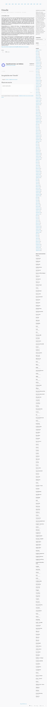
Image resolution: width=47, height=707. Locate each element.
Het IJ (37, 326)
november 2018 (38, 191)
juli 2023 (37, 106)
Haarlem (37, 317)
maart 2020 (37, 166)
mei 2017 (37, 218)
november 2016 (38, 227)
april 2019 (37, 183)
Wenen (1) (37, 640)
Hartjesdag (38, 423)
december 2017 (38, 207)
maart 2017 (37, 221)
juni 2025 (37, 71)
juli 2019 (37, 179)
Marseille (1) (38, 435)
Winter (37, 364)
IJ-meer (37, 465)
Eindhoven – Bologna (39, 657)
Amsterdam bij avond (39, 370)
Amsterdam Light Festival (40, 521)
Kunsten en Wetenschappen (40, 273)
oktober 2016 (38, 229)
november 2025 (38, 63)
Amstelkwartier (38, 494)
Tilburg (37, 388)
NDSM (37, 367)
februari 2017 (38, 223)
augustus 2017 (38, 214)
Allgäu (37, 376)
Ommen (37, 572)
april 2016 (37, 238)
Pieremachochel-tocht (40, 417)
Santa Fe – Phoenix (39, 675)
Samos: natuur (38, 293)
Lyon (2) (37, 444)
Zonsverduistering (39, 693)
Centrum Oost (38, 518)
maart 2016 (37, 239)
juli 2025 (37, 69)
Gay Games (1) (38, 279)
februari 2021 (38, 150)
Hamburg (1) (38, 264)
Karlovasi (37, 473)
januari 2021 (38, 151)
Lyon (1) (37, 447)
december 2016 (38, 226)
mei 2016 (37, 236)
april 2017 (37, 220)
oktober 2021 (38, 138)
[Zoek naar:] (41, 44)
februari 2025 (38, 77)
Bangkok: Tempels (39, 535)
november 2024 (38, 81)
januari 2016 (38, 242)
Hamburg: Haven (39, 267)
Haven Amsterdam (39, 408)
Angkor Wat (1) (38, 547)
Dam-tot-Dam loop (39, 604)
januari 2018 (38, 206)
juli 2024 (37, 87)
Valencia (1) (38, 282)
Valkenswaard (38, 358)
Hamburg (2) (38, 261)
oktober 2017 (38, 211)
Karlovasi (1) (38, 302)
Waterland (38, 320)
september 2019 (38, 176)
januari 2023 (38, 115)
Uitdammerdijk (38, 335)
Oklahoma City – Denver (40, 684)
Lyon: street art (38, 441)
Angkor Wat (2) (38, 544)
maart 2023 (37, 112)
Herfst (37, 578)
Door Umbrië (38, 652)
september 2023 (38, 103)
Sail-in (37, 420)
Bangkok (37, 566)
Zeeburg (37, 405)
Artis (37, 332)
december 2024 (38, 80)
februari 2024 (38, 95)
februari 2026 (38, 59)
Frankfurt (3, 71)
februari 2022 (38, 132)
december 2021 (38, 135)
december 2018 (38, 189)
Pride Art (37, 255)
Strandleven (38, 663)
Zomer (37, 613)
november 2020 (38, 154)
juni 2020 (37, 162)
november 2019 (38, 173)
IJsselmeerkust (31, 71)
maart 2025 (37, 75)
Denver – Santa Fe (39, 678)
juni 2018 (37, 198)
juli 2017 (37, 215)
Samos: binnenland (39, 296)
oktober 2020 (38, 156)
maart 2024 (37, 94)
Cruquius (37, 598)
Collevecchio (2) (38, 646)
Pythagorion (38, 305)
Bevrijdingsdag (38, 491)
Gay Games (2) (38, 270)
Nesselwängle (38, 643)
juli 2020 (37, 160)
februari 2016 (38, 241)
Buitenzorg (38, 506)
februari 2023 (38, 113)
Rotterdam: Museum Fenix (40, 391)
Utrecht (37, 346)
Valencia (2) (38, 276)
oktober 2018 (38, 192)
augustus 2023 (38, 104)
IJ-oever (37, 411)
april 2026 (37, 56)
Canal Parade (38, 258)
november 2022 (38, 118)
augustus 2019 (38, 177)
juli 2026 (37, 51)
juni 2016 (37, 235)
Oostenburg (38, 403)
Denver (37, 681)
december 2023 (38, 98)
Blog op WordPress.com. (23, 703)
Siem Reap (37, 550)
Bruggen (37, 590)
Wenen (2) (37, 637)
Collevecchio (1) (38, 649)
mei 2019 (37, 182)
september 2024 (38, 84)
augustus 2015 (38, 250)
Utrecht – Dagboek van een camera (11, 79)
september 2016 (38, 230)
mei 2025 (37, 72)
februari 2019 (38, 186)
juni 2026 (37, 53)
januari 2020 (38, 169)
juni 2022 (37, 125)
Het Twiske (38, 338)
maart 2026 (37, 57)
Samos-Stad (38, 476)
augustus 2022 (38, 122)
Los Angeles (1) (38, 669)
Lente (37, 329)
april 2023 (37, 110)
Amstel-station (38, 341)
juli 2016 (37, 233)
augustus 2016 (38, 232)
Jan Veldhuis (4, 12)
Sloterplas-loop (38, 397)
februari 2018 (38, 204)
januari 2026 (38, 60)
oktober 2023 (38, 101)
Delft (37, 500)
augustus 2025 (38, 68)
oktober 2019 (38, 174)
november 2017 (38, 209)
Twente (37, 616)
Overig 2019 (12, 12)
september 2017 (38, 212)
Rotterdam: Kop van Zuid (40, 394)
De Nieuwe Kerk (38, 385)
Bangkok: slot (38, 532)
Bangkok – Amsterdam (40, 524)
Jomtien (37, 526)
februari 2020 (38, 168)
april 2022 (37, 128)
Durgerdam (38, 595)
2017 (34, 4)
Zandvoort (38, 349)
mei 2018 (37, 200)
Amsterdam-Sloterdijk (40, 344)
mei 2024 (37, 90)
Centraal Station (39, 610)
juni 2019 (37, 180)
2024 (12, 4)
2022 (19, 4)
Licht (37, 575)
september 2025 (38, 66)
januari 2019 (38, 188)
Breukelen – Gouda (39, 485)
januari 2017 (38, 224)
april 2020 (37, 165)
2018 (31, 4)
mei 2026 (37, 54)
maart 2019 (37, 185)
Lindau (37, 373)
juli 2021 (37, 142)
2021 (22, 4)
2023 (15, 4)
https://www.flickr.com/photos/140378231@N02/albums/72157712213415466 (14, 46)
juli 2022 (37, 124)
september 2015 (38, 248)
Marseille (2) (38, 432)
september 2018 (38, 194)
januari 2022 (38, 133)
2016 (37, 4)
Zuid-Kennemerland (39, 311)
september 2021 (38, 139)
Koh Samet (38, 529)
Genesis (37, 515)
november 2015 (38, 245)
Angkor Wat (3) (38, 541)
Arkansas (37, 690)
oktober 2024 (38, 83)
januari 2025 (38, 78)
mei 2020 (37, 163)
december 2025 (38, 62)
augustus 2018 (38, 195)
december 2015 (38, 244)
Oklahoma (37, 687)
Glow (37, 379)
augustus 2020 (38, 159)
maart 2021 (37, 148)
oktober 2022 (38, 119)
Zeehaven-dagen (39, 284)
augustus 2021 (38, 141)
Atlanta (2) (37, 696)
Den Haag (37, 488)
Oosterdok (38, 400)
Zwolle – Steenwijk (39, 622)
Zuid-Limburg (38, 584)
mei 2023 (37, 109)
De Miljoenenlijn (39, 581)
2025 (9, 4)
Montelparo (38, 655)
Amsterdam (38, 503)
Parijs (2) (37, 450)
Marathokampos (39, 290)
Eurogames (38, 438)
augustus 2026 (38, 49)
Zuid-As (37, 382)
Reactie (31, 92)
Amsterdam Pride (39, 628)
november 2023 (38, 100)
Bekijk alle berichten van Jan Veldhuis (10, 65)
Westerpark (38, 355)
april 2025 (37, 74)
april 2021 (37, 147)
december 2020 (38, 153)
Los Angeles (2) (38, 666)
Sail (36, 414)
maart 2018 (37, 203)
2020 (25, 4)
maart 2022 (37, 130)
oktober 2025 (38, 65)
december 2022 (38, 116)
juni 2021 (37, 144)
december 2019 (38, 171)
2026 (6, 4)
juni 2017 (37, 217)
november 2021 (38, 136)
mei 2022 (37, 127)
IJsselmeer (38, 456)
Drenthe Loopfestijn (39, 660)
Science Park (38, 314)
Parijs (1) (37, 453)
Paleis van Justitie (39, 352)
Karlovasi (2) (38, 299)
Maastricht (38, 601)
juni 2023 (37, 107)
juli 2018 (37, 197)
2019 (28, 4)
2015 (40, 4)
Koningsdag (38, 323)
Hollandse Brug (38, 308)
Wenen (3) (37, 631)
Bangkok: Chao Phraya (40, 559)
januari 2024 (38, 97)
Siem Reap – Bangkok (39, 538)
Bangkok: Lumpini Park (40, 553)
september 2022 (38, 121)
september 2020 (38, 157)
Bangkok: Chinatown (39, 556)
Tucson (37, 672)
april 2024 (37, 92)
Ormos (37, 287)
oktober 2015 (38, 247)
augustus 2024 (38, 86)
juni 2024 (37, 89)
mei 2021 (37, 145)
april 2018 (37, 201)
